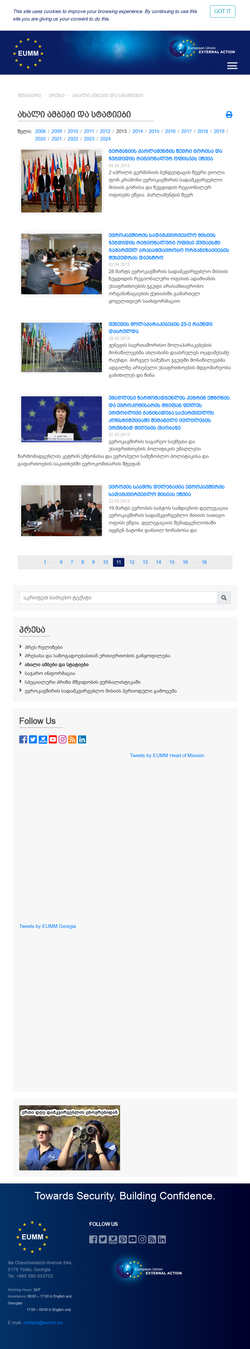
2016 (170, 131)
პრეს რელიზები (43, 647)
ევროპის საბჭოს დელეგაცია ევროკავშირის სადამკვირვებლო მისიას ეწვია (167, 490)
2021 (56, 139)
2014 (137, 131)
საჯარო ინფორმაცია (50, 673)
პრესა (57, 95)
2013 (121, 131)
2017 (186, 131)
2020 (40, 139)
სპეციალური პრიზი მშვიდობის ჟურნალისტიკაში (83, 682)
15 (171, 562)
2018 (203, 131)
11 (118, 562)
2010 (73, 131)
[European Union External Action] (145, 1269)
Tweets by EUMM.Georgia (47, 926)
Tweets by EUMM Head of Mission (167, 755)
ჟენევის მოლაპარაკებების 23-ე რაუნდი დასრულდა (161, 328)
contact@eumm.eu (42, 1323)
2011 (89, 131)
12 (131, 562)
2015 (154, 131)
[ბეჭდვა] (229, 115)
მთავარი (29, 95)
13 (145, 562)
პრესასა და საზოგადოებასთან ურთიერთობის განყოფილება (97, 656)
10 (105, 562)
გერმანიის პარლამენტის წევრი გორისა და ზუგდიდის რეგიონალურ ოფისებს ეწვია (165, 155)
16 (185, 562)
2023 (89, 139)
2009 (56, 131)
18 (204, 562)
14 (158, 562)
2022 (73, 139)
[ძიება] (224, 598)
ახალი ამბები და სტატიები (108, 95)
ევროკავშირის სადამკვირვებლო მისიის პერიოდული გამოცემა (101, 691)
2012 (105, 131)
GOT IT (222, 11)
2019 (219, 131)
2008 (40, 131)
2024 (105, 139)
